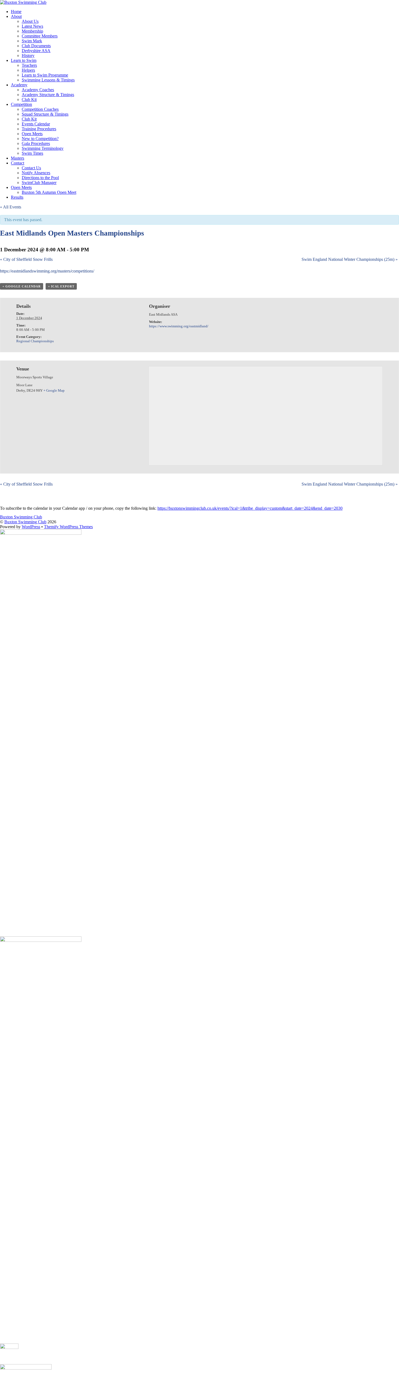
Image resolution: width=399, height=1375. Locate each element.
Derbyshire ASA (36, 50)
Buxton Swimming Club (25, 521)
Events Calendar (36, 124)
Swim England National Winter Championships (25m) (350, 259)
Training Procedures (39, 128)
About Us (30, 21)
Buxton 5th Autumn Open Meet (49, 192)
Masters (17, 158)
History (28, 55)
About (16, 16)
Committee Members (40, 36)
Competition (21, 104)
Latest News (32, 26)
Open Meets (32, 133)
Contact (17, 163)
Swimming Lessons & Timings (48, 80)
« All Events (10, 207)
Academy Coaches (38, 89)
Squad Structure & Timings (45, 114)
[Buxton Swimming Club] (23, 2)
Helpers (28, 70)
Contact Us (31, 168)
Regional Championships (35, 341)
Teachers (29, 65)
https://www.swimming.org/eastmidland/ (178, 326)
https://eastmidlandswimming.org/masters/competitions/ (47, 271)
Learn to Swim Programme (45, 75)
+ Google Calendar (21, 286)
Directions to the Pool (40, 177)
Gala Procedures (36, 143)
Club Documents (36, 45)
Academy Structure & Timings (48, 94)
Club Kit (29, 99)
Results (17, 197)
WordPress (31, 526)
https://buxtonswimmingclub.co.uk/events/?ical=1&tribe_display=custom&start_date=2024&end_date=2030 (250, 508)
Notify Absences (36, 172)
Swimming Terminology (43, 148)
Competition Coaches (40, 109)
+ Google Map (54, 390)
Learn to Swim (23, 60)
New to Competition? (40, 138)
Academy (19, 85)
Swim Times (32, 153)
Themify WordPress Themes (68, 526)
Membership (32, 31)
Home (16, 11)
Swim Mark (32, 41)
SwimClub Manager (39, 182)
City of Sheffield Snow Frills (26, 259)
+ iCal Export (61, 286)
